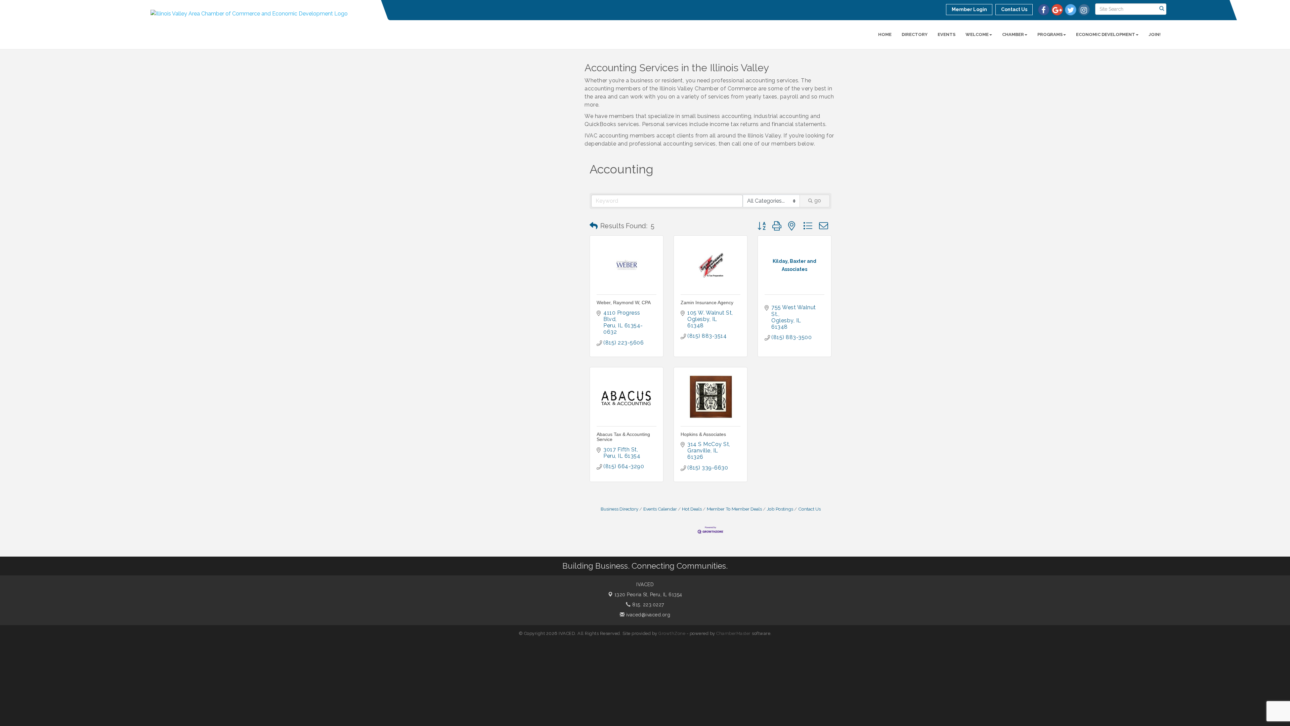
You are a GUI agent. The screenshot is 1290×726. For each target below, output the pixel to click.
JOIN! (1155, 34)
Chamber (1013, 34)
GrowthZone (671, 633)
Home (885, 34)
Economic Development (1105, 34)
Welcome (977, 34)
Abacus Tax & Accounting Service (623, 437)
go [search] (817, 200)
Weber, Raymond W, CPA (624, 302)
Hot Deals (692, 509)
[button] (594, 226)
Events (946, 34)
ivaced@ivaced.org (647, 614)
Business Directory (619, 509)
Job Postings (780, 509)
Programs (1050, 34)
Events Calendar (660, 509)
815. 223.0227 (647, 604)
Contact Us (809, 509)
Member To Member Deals (734, 509)
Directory (915, 34)
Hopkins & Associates (703, 434)
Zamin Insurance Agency (707, 302)
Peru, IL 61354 (648, 594)
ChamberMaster (733, 633)
